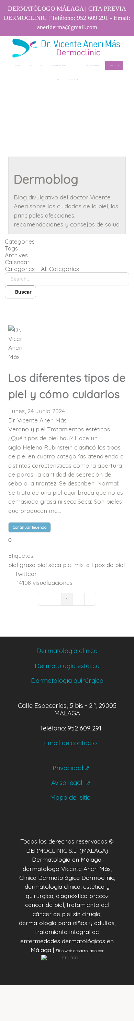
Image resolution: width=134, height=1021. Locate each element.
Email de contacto (70, 743)
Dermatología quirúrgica (67, 680)
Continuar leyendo (29, 527)
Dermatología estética (67, 666)
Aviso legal (67, 782)
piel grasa (21, 564)
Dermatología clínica (67, 651)
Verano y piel (26, 429)
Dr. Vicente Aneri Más (37, 420)
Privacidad (68, 768)
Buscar (22, 292)
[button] (67, 308)
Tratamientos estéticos (78, 429)
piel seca (49, 564)
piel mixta (76, 564)
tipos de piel (108, 564)
